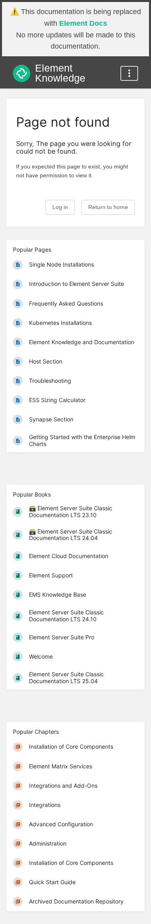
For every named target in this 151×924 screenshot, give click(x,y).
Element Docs (83, 23)
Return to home (108, 207)
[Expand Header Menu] (129, 73)
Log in (60, 207)
